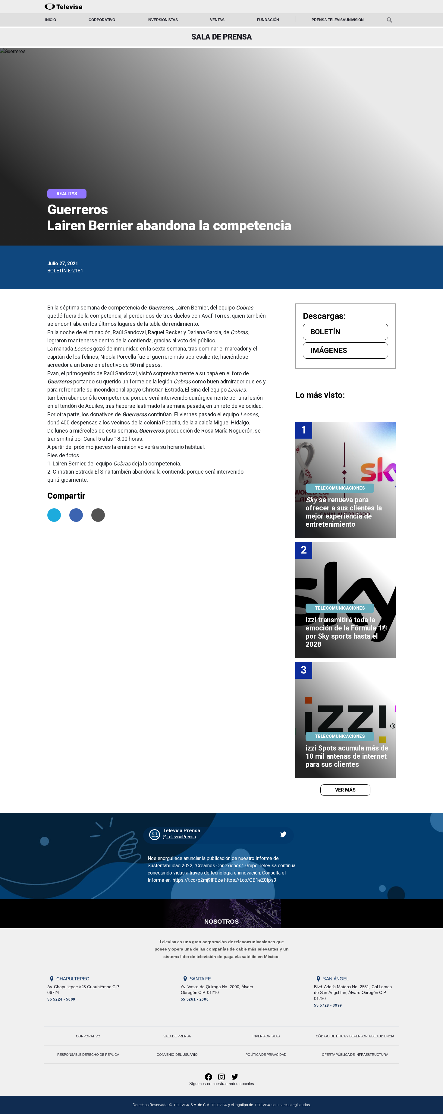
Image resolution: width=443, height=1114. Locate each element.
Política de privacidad (266, 1054)
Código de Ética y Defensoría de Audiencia (355, 1036)
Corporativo (102, 20)
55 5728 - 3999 (328, 1005)
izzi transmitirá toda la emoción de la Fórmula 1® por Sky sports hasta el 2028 (347, 632)
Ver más (345, 790)
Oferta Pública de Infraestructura (355, 1054)
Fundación (268, 20)
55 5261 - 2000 (195, 999)
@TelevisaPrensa (179, 836)
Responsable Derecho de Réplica (88, 1054)
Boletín (325, 332)
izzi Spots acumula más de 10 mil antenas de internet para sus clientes (348, 756)
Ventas (217, 20)
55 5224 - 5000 (61, 999)
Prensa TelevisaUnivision (338, 20)
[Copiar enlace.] (98, 515)
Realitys (67, 193)
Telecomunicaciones (340, 488)
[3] (345, 719)
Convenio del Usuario (177, 1054)
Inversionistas (163, 20)
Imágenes (328, 350)
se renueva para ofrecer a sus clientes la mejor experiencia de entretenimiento (345, 512)
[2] (345, 599)
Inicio (50, 20)
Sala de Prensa (177, 1036)
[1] (345, 479)
